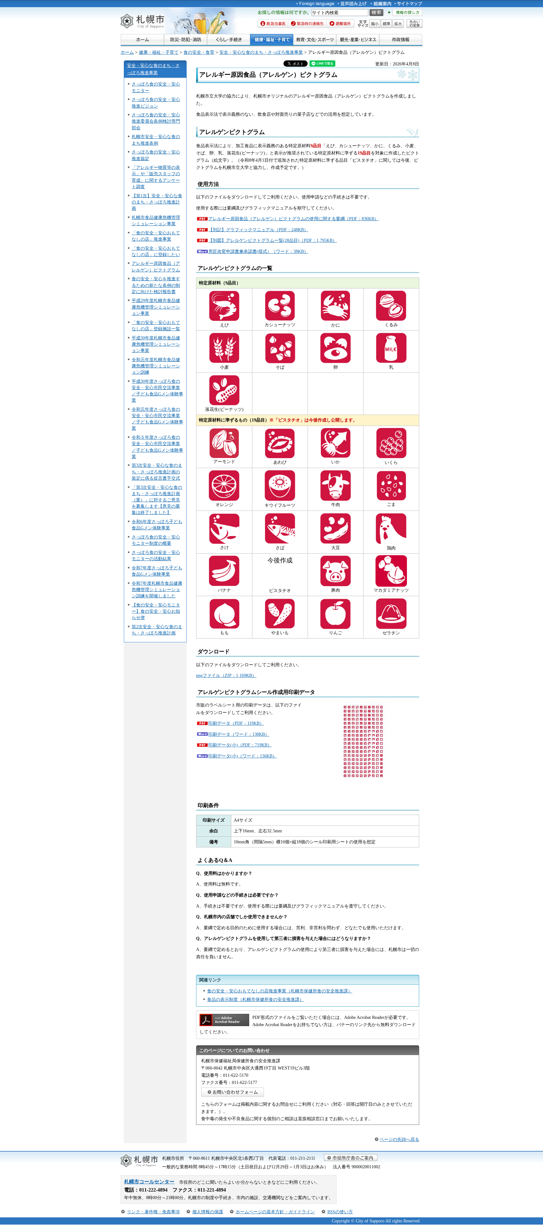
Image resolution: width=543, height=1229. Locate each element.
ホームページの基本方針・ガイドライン (275, 1211)
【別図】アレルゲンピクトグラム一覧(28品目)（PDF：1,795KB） (272, 240)
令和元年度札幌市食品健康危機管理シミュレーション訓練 (156, 366)
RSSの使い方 (340, 1211)
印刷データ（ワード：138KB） (238, 734)
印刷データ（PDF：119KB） (236, 723)
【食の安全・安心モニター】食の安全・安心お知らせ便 (156, 611)
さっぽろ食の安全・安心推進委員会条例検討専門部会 (156, 121)
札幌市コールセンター (149, 1181)
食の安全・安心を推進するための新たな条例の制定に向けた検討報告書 (156, 285)
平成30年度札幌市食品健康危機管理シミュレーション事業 (156, 344)
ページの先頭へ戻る (399, 1139)
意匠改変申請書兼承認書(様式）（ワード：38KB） (258, 251)
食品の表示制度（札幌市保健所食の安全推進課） (255, 999)
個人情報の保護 (207, 1211)
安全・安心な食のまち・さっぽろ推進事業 (261, 52)
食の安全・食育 (199, 52)
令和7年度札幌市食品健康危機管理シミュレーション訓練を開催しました (157, 589)
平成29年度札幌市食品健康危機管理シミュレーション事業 (156, 307)
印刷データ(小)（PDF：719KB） (240, 744)
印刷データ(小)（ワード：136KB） (242, 755)
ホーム (127, 52)
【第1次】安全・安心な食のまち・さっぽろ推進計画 (157, 202)
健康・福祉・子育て (158, 52)
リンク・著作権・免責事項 (153, 1211)
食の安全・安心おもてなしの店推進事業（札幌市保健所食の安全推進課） (279, 990)
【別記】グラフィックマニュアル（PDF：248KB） (258, 229)
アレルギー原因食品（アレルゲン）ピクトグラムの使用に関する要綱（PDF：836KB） (293, 218)
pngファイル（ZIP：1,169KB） (226, 675)
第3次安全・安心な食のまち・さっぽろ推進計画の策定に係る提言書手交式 (157, 471)
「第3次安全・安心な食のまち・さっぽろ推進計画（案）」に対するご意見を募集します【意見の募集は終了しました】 (157, 500)
